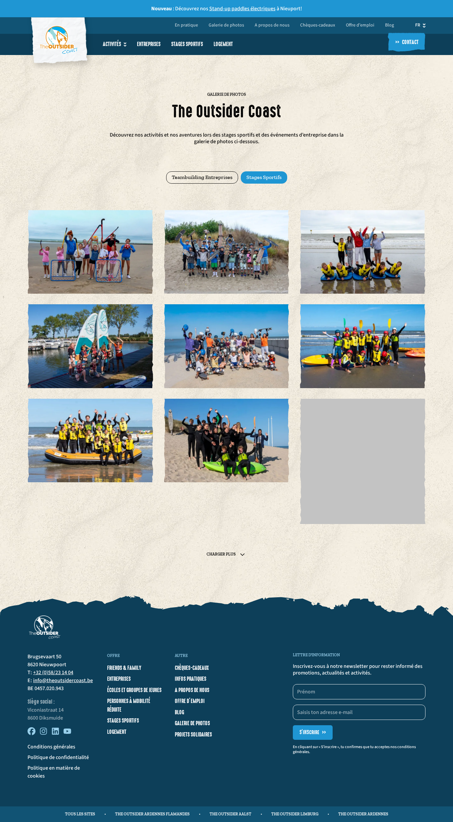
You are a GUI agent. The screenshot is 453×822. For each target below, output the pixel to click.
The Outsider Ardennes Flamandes (152, 814)
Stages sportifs (187, 44)
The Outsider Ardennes (363, 814)
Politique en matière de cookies (54, 772)
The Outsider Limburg (294, 814)
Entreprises (149, 44)
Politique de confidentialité (58, 757)
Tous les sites (80, 814)
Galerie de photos (226, 26)
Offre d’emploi (360, 26)
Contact (407, 42)
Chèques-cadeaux (317, 26)
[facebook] (31, 733)
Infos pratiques (190, 679)
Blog (389, 26)
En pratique (186, 26)
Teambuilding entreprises (202, 177)
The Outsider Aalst (230, 814)
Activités (112, 44)
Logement (223, 44)
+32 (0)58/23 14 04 (53, 672)
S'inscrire (312, 732)
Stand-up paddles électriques (242, 8)
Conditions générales (51, 746)
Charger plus (221, 554)
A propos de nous (272, 26)
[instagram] (43, 733)
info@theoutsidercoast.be (63, 680)
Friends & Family (124, 668)
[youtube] (67, 733)
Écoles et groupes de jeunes (134, 690)
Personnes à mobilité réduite (128, 705)
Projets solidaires (193, 734)
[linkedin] (55, 733)
